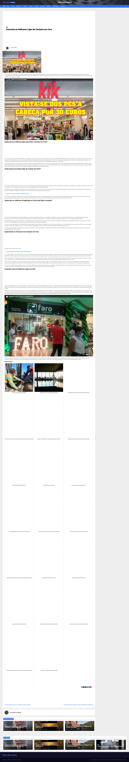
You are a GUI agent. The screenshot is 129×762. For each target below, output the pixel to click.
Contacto (63, 6)
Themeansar (19, 759)
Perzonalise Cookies (104, 759)
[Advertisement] (49, 18)
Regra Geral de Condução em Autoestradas (110, 746)
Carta (30, 6)
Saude (25, 6)
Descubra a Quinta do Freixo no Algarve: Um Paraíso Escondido (79, 726)
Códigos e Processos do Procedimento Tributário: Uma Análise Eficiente (15, 726)
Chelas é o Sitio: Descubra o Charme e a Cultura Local (46, 726)
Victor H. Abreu (14, 47)
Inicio (8, 6)
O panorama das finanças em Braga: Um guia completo (17, 704)
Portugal (18, 6)
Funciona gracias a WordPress (7, 759)
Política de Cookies (111, 759)
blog (5, 743)
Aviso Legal (94, 759)
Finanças (42, 6)
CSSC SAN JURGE (64, 2)
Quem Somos (56, 6)
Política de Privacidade (118, 759)
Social (36, 6)
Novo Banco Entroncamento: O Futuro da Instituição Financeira (78, 704)
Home (91, 759)
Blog (13, 6)
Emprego (49, 6)
